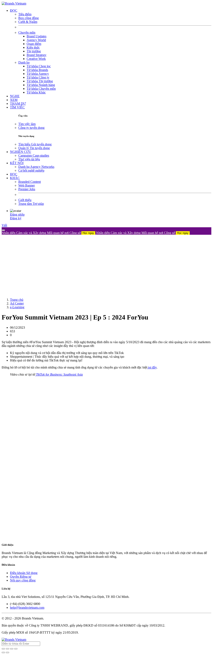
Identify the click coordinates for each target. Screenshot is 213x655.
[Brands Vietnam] (14, 3)
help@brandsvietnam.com (27, 607)
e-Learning (17, 307)
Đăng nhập (17, 214)
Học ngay (88, 233)
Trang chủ (16, 299)
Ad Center (17, 303)
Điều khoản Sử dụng (23, 573)
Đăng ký (15, 218)
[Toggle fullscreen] (11, 648)
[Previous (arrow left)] (3, 652)
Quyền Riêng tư (20, 576)
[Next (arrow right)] (7, 652)
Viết (4, 225)
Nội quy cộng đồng (23, 580)
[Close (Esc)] (3, 648)
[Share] (7, 648)
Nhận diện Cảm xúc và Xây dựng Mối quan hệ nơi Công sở (48, 233)
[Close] (3, 230)
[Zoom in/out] (15, 648)
